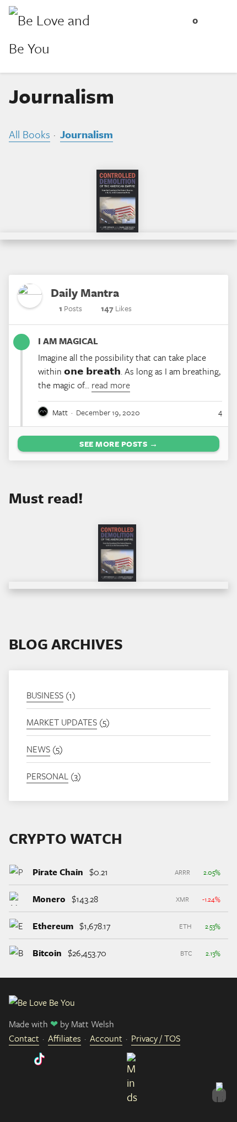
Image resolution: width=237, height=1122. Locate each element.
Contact (24, 1038)
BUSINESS (44, 695)
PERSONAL (47, 776)
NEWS (38, 749)
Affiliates (64, 1038)
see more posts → (118, 443)
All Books (29, 134)
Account (106, 1038)
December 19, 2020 (108, 412)
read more (110, 385)
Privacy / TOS (155, 1038)
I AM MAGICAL (68, 341)
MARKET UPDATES (61, 722)
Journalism (86, 134)
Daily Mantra (85, 292)
